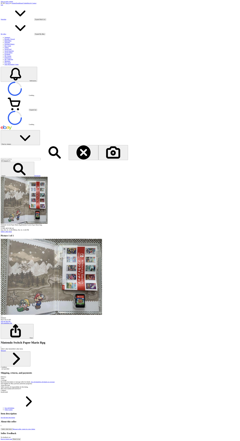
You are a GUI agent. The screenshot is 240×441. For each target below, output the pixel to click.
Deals (17, 3)
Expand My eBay (40, 34)
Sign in (7, 3)
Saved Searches (9, 51)
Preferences (7, 57)
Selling (6, 47)
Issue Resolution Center (11, 64)
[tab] (120, 385)
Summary (7, 37)
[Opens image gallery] (1, 316)
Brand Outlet (23, 3)
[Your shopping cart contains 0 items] (15, 110)
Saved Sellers (8, 52)
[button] (17, 169)
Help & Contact (31, 3)
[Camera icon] (113, 152)
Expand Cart (33, 110)
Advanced (37, 175)
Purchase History (9, 44)
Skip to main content (7, 1)
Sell (2, 5)
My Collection (8, 59)
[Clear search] (83, 152)
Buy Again (7, 46)
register (14, 3)
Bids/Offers (7, 41)
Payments (7, 54)
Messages (7, 61)
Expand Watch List (40, 19)
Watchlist (7, 42)
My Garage (7, 56)
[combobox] (21, 159)
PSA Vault (7, 63)
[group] (120, 277)
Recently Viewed (9, 39)
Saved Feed (7, 49)
